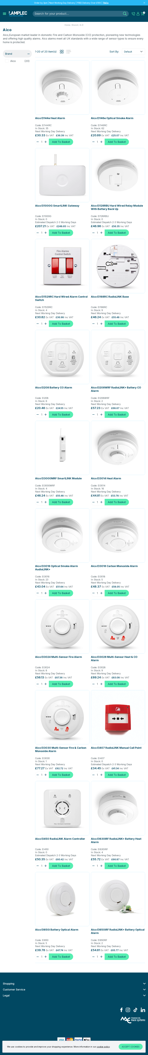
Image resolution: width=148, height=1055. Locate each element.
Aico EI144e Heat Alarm (50, 118)
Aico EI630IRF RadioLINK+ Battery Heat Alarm (116, 840)
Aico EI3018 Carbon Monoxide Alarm (114, 566)
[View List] (68, 51)
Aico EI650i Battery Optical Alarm (56, 929)
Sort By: (114, 51)
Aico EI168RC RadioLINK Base (110, 296)
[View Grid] (61, 51)
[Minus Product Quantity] (37, 142)
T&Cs (106, 3)
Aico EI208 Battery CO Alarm (53, 387)
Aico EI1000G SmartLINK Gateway (57, 205)
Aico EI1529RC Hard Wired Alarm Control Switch (61, 298)
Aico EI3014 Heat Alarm (106, 478)
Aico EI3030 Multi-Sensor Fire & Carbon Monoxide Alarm (60, 749)
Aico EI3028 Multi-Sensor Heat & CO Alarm (114, 658)
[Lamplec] (18, 14)
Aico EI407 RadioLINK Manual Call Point (116, 747)
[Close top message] (144, 3)
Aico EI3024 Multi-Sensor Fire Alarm (58, 656)
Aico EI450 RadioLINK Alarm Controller (60, 838)
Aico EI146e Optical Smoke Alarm (112, 118)
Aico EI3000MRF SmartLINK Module (58, 478)
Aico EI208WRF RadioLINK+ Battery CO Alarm (116, 389)
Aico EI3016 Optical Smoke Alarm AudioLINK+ (56, 568)
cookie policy (103, 1046)
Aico (13, 61)
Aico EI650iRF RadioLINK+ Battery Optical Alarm (118, 931)
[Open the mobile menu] (4, 14)
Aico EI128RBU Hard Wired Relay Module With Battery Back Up (117, 207)
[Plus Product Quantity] (46, 142)
